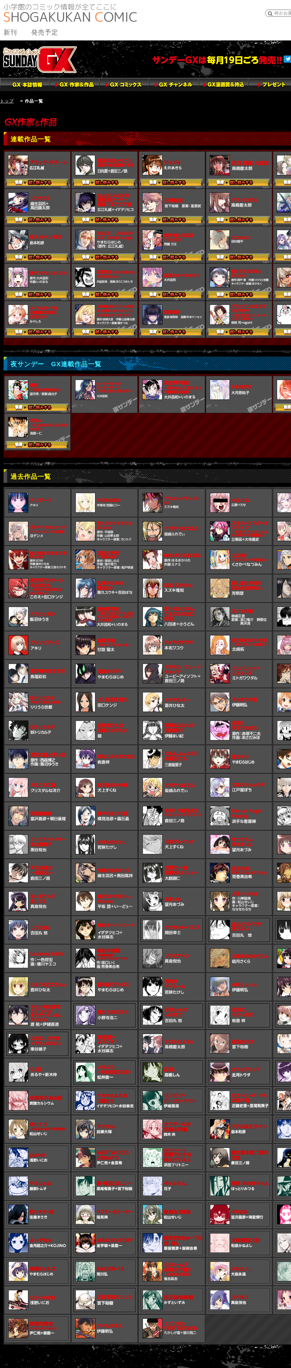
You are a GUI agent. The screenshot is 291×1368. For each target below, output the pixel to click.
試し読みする (37, 183)
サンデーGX (40, 59)
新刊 (10, 32)
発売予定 (44, 32)
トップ (7, 101)
